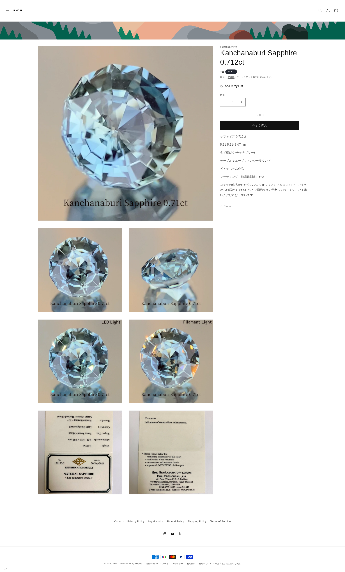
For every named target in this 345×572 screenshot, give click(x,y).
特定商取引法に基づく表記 (228, 563)
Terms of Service (220, 521)
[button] (8, 10)
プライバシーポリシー (172, 563)
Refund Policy (175, 521)
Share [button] (227, 206)
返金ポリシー (152, 563)
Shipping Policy (197, 521)
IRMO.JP (117, 563)
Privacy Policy (135, 521)
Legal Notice (156, 521)
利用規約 (191, 563)
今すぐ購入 (259, 125)
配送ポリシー (205, 563)
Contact (119, 521)
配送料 (231, 77)
